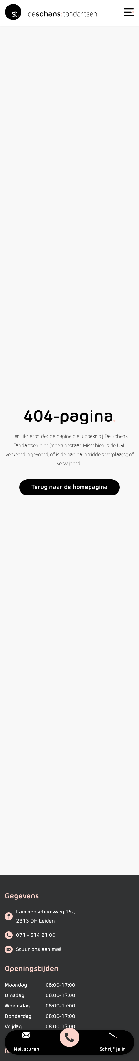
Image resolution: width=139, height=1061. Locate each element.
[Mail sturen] (26, 1035)
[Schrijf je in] (113, 1035)
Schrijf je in (113, 1049)
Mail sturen (26, 1049)
